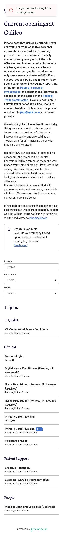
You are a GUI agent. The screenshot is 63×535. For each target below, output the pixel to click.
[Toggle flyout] (56, 280)
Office (7, 287)
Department (10, 274)
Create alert (20, 245)
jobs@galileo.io (30, 112)
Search (8, 261)
